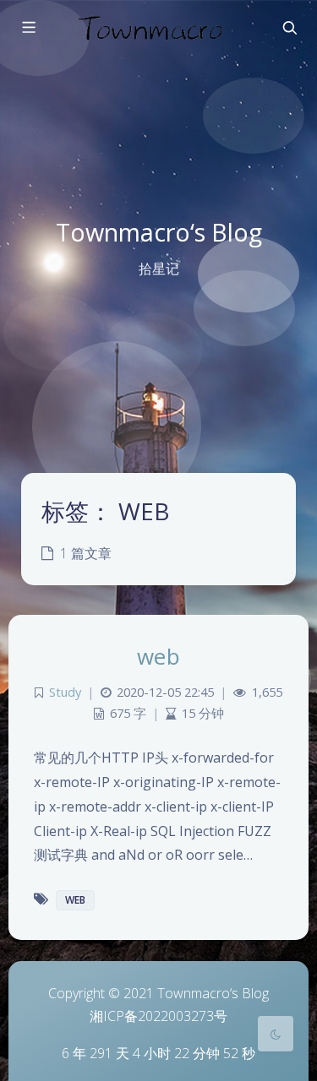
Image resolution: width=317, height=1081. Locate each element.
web (159, 656)
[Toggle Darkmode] (275, 1033)
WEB (75, 900)
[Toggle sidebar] (27, 27)
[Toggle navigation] (289, 27)
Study (65, 692)
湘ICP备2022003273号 (158, 1016)
